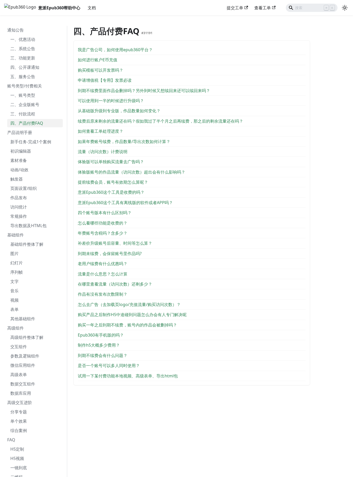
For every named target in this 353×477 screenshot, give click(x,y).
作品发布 (18, 197)
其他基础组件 (22, 319)
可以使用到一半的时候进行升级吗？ (111, 100)
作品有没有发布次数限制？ (102, 294)
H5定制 (17, 449)
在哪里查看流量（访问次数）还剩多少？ (115, 284)
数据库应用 (20, 393)
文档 (92, 8)
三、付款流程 (22, 114)
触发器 (16, 179)
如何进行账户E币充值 (97, 60)
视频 (14, 300)
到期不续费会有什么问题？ (102, 355)
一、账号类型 (22, 95)
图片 (14, 253)
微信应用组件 (22, 365)
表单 (14, 309)
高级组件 (15, 328)
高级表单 (18, 374)
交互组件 (18, 346)
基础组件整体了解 (26, 244)
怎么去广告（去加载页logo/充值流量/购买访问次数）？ (129, 304)
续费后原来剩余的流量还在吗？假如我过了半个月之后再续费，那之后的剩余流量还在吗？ (160, 121)
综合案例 (18, 430)
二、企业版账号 (24, 104)
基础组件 (15, 235)
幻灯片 (16, 263)
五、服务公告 (22, 76)
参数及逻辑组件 (24, 356)
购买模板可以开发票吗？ (100, 70)
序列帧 (16, 272)
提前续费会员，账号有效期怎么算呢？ (113, 182)
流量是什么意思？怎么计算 (102, 274)
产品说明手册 (19, 132)
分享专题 (18, 412)
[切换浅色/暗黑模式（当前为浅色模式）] (345, 8)
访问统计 (18, 207)
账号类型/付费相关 (24, 86)
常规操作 (18, 216)
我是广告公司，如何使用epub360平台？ (115, 50)
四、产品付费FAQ (26, 123)
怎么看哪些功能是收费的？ (102, 223)
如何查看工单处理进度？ (100, 131)
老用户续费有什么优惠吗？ (102, 263)
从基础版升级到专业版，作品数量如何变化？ (119, 111)
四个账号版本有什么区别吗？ (105, 212)
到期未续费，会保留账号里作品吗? (110, 253)
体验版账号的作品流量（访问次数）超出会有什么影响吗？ (131, 172)
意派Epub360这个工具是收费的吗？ (111, 192)
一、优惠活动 (22, 39)
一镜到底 (18, 468)
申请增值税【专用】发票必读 (105, 80)
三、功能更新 (22, 58)
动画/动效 (19, 170)
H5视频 (17, 458)
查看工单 (262, 8)
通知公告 (15, 30)
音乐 (14, 291)
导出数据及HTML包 (28, 225)
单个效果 (18, 421)
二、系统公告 (22, 48)
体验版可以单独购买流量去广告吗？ (111, 162)
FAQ (11, 440)
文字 (14, 281)
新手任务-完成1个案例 (30, 142)
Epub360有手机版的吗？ (101, 335)
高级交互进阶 (19, 402)
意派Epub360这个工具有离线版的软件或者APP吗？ (125, 202)
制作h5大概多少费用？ (99, 345)
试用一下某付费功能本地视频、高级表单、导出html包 (128, 376)
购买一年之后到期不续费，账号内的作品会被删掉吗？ (127, 325)
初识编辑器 (20, 151)
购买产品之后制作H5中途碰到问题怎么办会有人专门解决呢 (132, 314)
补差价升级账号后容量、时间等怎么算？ (115, 243)
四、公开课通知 (24, 67)
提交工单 (235, 8)
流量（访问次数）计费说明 (102, 151)
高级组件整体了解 (26, 337)
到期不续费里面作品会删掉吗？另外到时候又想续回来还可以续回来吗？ (144, 90)
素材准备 (18, 160)
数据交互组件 (22, 384)
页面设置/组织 (23, 188)
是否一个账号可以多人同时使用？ (109, 365)
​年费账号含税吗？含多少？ (102, 233)
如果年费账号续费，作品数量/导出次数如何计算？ (124, 141)
